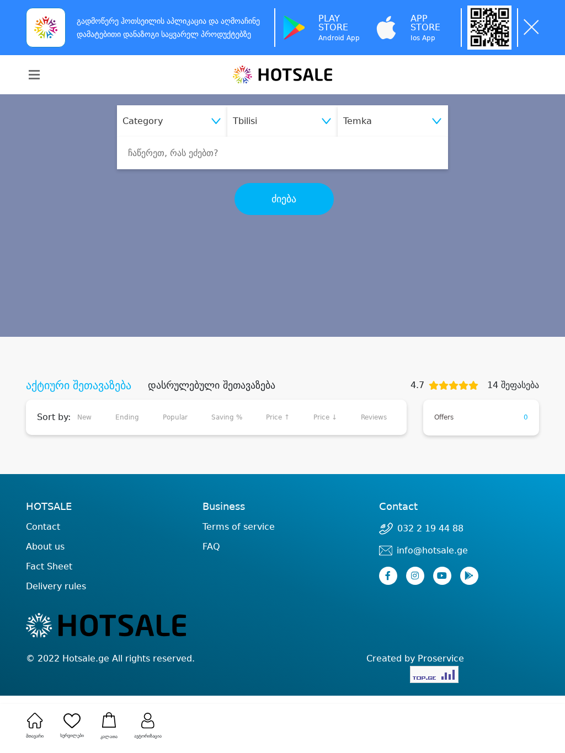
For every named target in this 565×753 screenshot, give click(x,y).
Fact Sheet (49, 566)
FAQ (211, 546)
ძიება (283, 199)
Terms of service (238, 526)
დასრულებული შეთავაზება (211, 385)
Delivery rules (56, 586)
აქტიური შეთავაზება (78, 385)
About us (45, 546)
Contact (43, 527)
